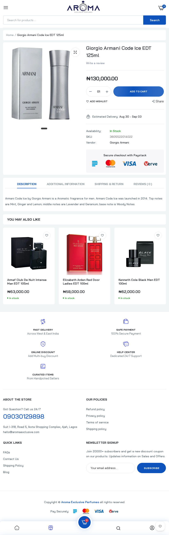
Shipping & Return (109, 184)
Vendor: (91, 142)
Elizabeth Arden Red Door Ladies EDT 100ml (81, 281)
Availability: (93, 131)
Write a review (95, 63)
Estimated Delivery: (105, 116)
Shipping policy (96, 429)
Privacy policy (95, 416)
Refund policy (95, 409)
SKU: (89, 137)
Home (10, 35)
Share (160, 101)
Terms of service (97, 422)
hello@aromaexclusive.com (21, 432)
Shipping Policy (13, 465)
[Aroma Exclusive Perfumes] (83, 8)
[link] (46, 235)
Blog (6, 472)
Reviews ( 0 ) (143, 184)
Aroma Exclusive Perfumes (80, 502)
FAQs (6, 452)
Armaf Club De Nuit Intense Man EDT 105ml (27, 281)
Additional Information (65, 184)
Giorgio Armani (119, 142)
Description (26, 184)
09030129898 (23, 416)
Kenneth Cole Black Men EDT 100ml (139, 281)
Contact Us (11, 459)
